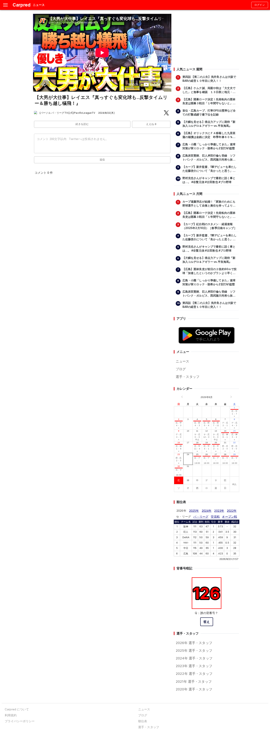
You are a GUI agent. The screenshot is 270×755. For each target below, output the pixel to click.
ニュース (182, 361)
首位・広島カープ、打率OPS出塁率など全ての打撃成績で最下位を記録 (209, 112)
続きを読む (82, 124)
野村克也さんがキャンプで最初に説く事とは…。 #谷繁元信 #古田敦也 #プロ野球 (209, 180)
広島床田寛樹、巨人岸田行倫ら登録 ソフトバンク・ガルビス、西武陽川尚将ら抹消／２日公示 (209, 158)
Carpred (21, 5)
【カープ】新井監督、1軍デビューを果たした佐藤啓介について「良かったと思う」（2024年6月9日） (209, 169)
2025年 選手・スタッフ (194, 651)
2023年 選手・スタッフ (194, 666)
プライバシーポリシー (20, 721)
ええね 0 (151, 124)
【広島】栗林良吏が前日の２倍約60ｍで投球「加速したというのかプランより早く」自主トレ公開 (209, 271)
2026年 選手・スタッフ (194, 643)
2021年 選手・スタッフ (194, 682)
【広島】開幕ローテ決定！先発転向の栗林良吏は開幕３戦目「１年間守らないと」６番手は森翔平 (209, 101)
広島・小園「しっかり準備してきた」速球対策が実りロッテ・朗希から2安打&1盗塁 (209, 146)
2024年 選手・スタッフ (194, 658)
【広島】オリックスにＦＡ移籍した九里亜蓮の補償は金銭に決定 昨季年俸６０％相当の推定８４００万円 (209, 135)
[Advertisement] (206, 38)
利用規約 (11, 715)
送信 (102, 159)
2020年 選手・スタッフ (194, 689)
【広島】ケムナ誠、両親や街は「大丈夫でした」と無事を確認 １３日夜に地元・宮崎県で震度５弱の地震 (209, 90)
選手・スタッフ (187, 377)
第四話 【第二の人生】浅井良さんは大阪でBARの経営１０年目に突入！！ (209, 78)
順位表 (142, 721)
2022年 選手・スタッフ (194, 674)
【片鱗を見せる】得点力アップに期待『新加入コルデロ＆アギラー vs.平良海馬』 (209, 123)
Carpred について (17, 709)
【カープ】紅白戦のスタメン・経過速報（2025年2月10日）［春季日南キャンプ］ (209, 226)
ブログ (181, 369)
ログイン (259, 4)
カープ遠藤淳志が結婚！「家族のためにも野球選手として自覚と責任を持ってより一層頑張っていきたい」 (209, 204)
